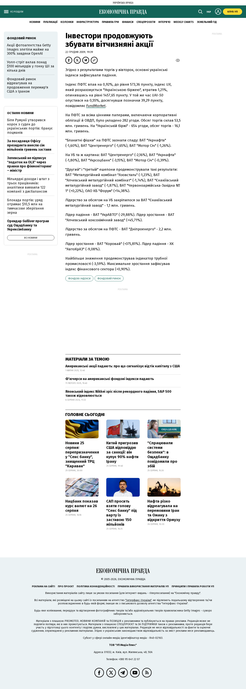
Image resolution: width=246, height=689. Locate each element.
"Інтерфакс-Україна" (138, 600)
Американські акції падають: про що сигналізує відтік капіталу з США (122, 366)
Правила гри (110, 22)
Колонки (67, 22)
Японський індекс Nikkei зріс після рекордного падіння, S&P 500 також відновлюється (118, 393)
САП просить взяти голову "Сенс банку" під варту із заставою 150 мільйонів (121, 513)
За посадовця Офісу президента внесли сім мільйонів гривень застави (29, 145)
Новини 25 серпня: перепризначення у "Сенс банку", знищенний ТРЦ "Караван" (82, 454)
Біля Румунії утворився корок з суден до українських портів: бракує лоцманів (30, 126)
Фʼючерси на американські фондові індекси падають (109, 379)
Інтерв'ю (164, 22)
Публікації (50, 22)
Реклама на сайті (43, 586)
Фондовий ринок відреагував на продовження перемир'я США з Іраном (27, 85)
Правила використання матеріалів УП (143, 586)
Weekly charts (184, 22)
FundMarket (96, 106)
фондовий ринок (109, 278)
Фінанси (127, 22)
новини (34, 22)
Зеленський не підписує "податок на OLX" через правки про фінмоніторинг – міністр (29, 164)
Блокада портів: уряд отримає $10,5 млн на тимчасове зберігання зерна (25, 206)
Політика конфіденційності (96, 586)
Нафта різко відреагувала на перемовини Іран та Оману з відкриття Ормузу (163, 510)
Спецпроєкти (145, 22)
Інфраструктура (87, 22)
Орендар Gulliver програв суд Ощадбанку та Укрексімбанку (28, 225)
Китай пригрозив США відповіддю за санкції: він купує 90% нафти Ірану (122, 452)
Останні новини (20, 113)
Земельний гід (207, 22)
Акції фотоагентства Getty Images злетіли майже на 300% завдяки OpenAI (29, 49)
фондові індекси (79, 278)
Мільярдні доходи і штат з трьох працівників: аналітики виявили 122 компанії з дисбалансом (28, 185)
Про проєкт (66, 586)
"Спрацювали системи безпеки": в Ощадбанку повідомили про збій (162, 454)
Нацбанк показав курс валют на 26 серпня (81, 506)
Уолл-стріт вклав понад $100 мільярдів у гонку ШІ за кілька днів (30, 66)
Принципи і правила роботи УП (193, 586)
